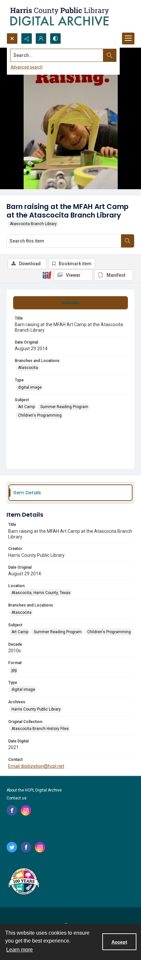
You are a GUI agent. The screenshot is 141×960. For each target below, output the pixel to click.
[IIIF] (47, 274)
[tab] (70, 303)
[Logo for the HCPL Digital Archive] (59, 16)
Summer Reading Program (64, 406)
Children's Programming (40, 415)
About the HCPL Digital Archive (34, 790)
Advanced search (26, 67)
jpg (14, 670)
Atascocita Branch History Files (40, 728)
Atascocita (28, 367)
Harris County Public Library (36, 709)
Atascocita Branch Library (33, 223)
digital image (30, 387)
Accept (119, 942)
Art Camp (26, 406)
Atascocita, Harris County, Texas (40, 592)
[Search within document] (127, 240)
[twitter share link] (12, 847)
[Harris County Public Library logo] (23, 882)
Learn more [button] (19, 949)
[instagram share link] (26, 810)
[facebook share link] (12, 810)
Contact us (17, 798)
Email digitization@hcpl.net (36, 766)
